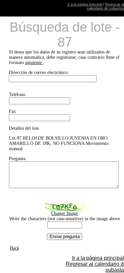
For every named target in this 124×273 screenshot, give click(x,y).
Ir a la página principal (84, 4)
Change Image (64, 213)
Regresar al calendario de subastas (105, 6)
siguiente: (34, 62)
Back (14, 248)
